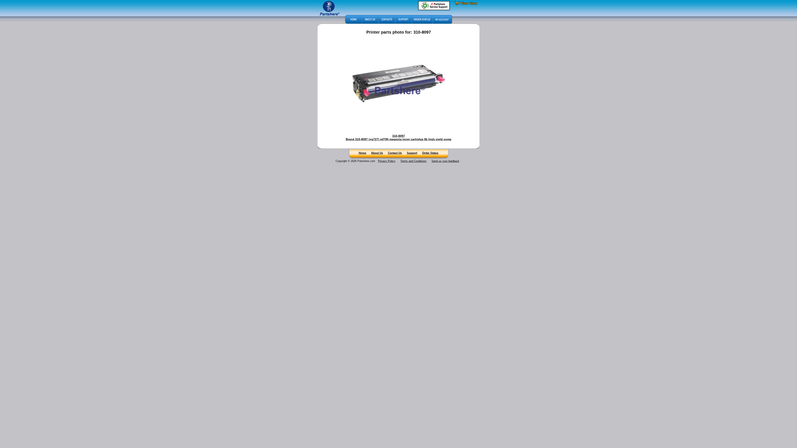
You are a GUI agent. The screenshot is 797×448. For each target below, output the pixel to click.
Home (362, 153)
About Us (377, 153)
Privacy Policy (386, 161)
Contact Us (395, 153)
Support (412, 153)
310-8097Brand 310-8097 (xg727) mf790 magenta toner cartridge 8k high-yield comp (398, 137)
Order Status (430, 153)
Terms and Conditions (413, 161)
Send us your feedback (445, 161)
